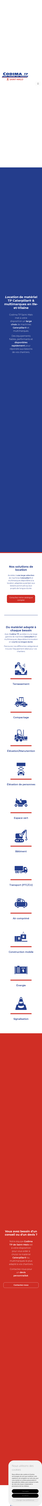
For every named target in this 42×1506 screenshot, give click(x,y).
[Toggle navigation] (38, 83)
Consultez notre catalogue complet (21, 599)
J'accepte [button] (25, 1491)
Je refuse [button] (25, 1496)
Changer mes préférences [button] (25, 1500)
